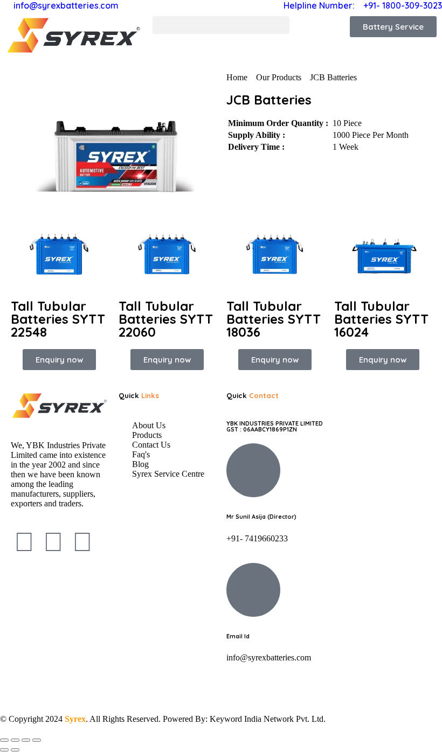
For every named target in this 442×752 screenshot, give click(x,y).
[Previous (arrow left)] (4, 749)
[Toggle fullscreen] (15, 740)
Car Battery (371, 687)
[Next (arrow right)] (15, 749)
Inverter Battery (236, 687)
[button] (221, 25)
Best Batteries (64, 687)
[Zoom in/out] (4, 740)
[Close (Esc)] (36, 740)
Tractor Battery (308, 687)
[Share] (26, 740)
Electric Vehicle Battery (148, 687)
